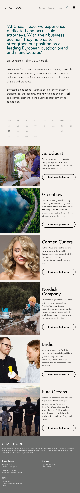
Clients (60, 8)
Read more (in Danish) (58, 177)
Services (42, 8)
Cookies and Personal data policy (12, 483)
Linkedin (4, 486)
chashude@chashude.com (14, 472)
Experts (51, 8)
